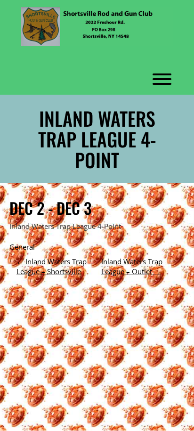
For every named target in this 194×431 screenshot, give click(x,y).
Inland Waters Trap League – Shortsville (51, 266)
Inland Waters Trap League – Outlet (131, 266)
